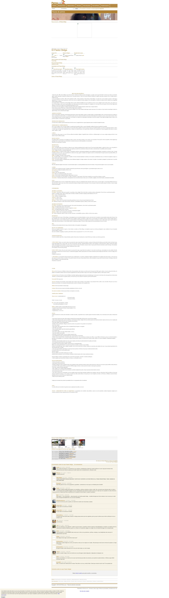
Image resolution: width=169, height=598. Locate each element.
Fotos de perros (86, 5)
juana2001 (58, 562)
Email (53, 8)
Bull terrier (68, 581)
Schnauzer (84, 581)
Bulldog (65, 581)
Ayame (57, 488)
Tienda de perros (105, 5)
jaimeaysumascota (60, 500)
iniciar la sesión (79, 573)
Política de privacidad (103, 588)
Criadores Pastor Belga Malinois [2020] (67, 451)
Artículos (79, 5)
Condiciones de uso (113, 588)
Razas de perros (59, 48)
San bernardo (80, 581)
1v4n (57, 525)
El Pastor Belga (65, 48)
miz (57, 520)
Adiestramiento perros (75, 579)
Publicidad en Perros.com (82, 588)
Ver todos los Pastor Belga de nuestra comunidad (106, 460)
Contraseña (63, 8)
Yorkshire (72, 581)
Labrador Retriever (100, 581)
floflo (57, 556)
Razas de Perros (71, 5)
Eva (52, 446)
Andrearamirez (59, 541)
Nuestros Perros (61, 5)
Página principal (54, 48)
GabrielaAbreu (59, 515)
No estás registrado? (97, 8)
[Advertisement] (62, 85)
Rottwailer (58, 483)
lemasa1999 (59, 505)
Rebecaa (58, 472)
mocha (57, 467)
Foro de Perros (95, 5)
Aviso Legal (96, 588)
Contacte (91, 588)
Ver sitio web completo (84, 591)
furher (57, 531)
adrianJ (58, 551)
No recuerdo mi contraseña (85, 8)
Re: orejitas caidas (65, 458)
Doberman (94, 581)
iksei (57, 495)
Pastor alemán (61, 581)
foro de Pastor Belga (69, 449)
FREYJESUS (59, 477)
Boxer (76, 581)
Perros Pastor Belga (57, 438)
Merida (80, 446)
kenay (73, 446)
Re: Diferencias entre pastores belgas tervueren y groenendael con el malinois (67, 453)
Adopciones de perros (83, 579)
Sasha (59, 446)
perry (66, 446)
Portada (54, 5)
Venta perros (69, 579)
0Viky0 (57, 536)
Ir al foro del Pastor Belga (111, 462)
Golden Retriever (89, 581)
